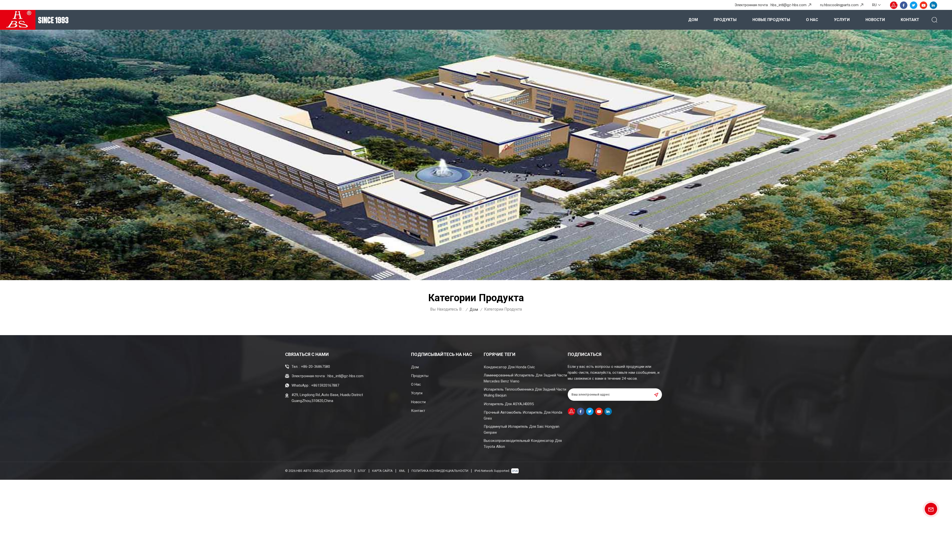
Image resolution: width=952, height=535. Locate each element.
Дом (693, 19)
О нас (812, 19)
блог (362, 471)
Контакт (910, 19)
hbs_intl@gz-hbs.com (788, 5)
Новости (875, 19)
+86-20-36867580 (315, 366)
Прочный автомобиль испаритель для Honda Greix (523, 415)
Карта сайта (382, 471)
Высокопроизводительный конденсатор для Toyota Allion (523, 443)
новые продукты (771, 19)
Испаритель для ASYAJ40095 (509, 404)
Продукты (725, 19)
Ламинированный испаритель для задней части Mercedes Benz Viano (525, 378)
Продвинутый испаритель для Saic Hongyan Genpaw (521, 429)
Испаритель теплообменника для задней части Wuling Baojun (525, 392)
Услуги (842, 19)
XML (402, 471)
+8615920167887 (325, 385)
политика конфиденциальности (440, 471)
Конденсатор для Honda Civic (509, 367)
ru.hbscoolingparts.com (839, 5)
